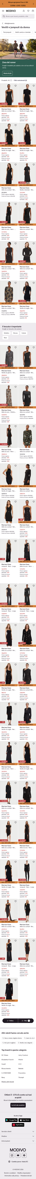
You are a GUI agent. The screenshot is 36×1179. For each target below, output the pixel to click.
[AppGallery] (18, 1125)
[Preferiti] (28, 11)
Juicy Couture (23, 1055)
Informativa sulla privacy (12, 1175)
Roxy (3, 1077)
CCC (20, 1064)
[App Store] (24, 1120)
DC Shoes (5, 1055)
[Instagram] (12, 1155)
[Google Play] (11, 1120)
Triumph (21, 1077)
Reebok (20, 1068)
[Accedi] (23, 11)
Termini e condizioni (10, 1173)
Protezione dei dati (26, 1175)
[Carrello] (33, 11)
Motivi (20, 1059)
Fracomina (21, 1073)
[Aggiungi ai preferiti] (15, 85)
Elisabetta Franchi (8, 1059)
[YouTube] (18, 1155)
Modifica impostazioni (23, 1173)
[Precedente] (2, 4)
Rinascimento (6, 1068)
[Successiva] (33, 4)
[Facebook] (24, 1155)
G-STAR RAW (6, 1073)
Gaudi (4, 1064)
